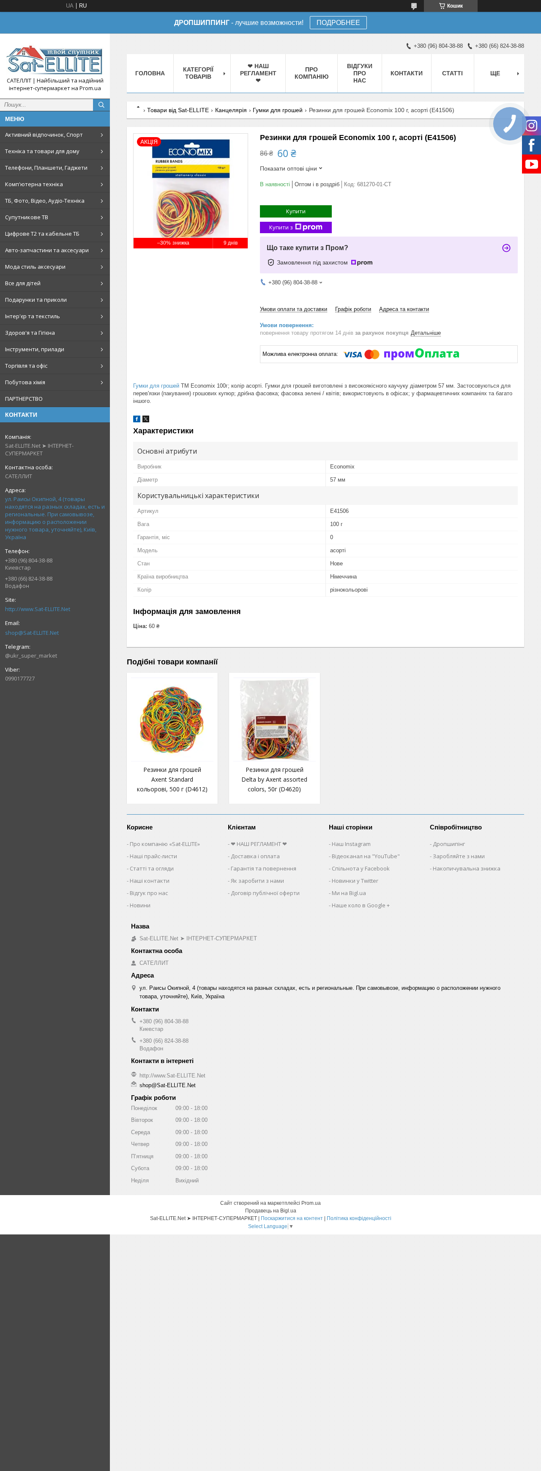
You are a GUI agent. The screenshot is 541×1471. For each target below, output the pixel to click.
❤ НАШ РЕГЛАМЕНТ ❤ (258, 73)
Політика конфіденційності (359, 1218)
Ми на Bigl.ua (349, 893)
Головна (150, 73)
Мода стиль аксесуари (35, 266)
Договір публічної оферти (265, 893)
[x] (145, 420)
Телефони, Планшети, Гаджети (46, 167)
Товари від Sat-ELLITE (178, 110)
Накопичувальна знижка (466, 868)
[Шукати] (101, 105)
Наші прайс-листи (153, 856)
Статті (452, 73)
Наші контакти (149, 880)
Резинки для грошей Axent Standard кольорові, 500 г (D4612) (172, 779)
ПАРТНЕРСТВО (24, 398)
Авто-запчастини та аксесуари (47, 250)
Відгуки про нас (359, 73)
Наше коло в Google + (361, 905)
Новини (140, 905)
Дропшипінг (449, 844)
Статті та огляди (152, 868)
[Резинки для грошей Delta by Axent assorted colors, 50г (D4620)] (274, 719)
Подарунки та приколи (36, 299)
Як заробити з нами (257, 880)
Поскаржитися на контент (292, 1218)
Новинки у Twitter (355, 880)
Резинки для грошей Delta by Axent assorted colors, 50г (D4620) (274, 779)
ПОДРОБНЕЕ (338, 22)
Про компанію (311, 73)
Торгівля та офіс (26, 365)
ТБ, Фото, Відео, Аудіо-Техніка (45, 200)
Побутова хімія (25, 382)
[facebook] (136, 420)
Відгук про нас (149, 893)
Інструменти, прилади (34, 349)
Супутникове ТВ (26, 217)
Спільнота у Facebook (361, 868)
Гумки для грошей (278, 110)
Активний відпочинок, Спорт (44, 134)
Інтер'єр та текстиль (32, 316)
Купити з (281, 227)
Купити (296, 211)
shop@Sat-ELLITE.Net (32, 632)
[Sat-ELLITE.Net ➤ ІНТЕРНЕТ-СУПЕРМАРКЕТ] (55, 58)
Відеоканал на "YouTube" (366, 856)
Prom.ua (311, 1203)
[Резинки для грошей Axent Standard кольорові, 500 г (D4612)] (172, 719)
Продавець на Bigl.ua (270, 1211)
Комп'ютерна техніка (34, 184)
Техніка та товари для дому (42, 151)
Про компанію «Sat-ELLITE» (165, 844)
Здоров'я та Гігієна (30, 332)
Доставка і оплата (255, 856)
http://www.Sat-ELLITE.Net (37, 609)
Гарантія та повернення (263, 868)
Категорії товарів (198, 73)
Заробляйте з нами (459, 856)
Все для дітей (23, 283)
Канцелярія (231, 110)
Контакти (407, 73)
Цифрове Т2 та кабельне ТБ (42, 233)
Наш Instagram (351, 844)
